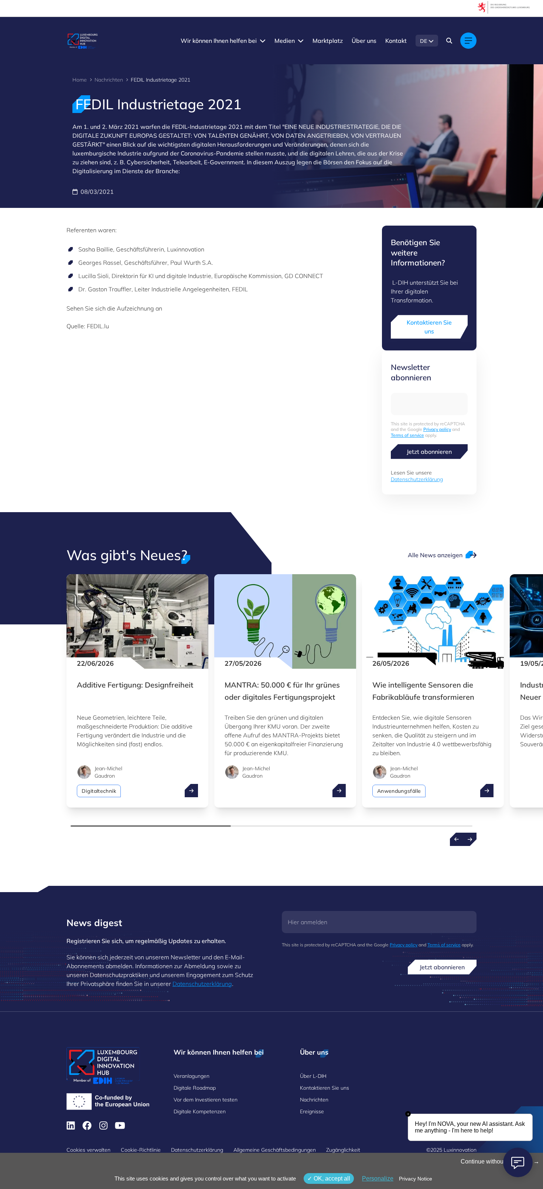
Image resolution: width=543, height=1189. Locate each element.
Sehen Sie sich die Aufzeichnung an (114, 308)
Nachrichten (109, 79)
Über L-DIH (313, 1076)
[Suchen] (449, 40)
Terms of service (407, 435)
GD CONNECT (303, 276)
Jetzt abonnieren (429, 451)
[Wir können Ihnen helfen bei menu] (263, 40)
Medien (284, 40)
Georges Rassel (99, 262)
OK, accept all (331, 1178)
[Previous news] (456, 839)
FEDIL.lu (98, 326)
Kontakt (396, 40)
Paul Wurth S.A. (191, 262)
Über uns (364, 40)
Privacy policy (437, 429)
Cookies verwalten (88, 1150)
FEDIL (240, 289)
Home (79, 79)
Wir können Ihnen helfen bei (219, 40)
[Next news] (470, 839)
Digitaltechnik (99, 791)
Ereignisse (312, 1111)
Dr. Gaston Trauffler (105, 289)
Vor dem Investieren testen (206, 1099)
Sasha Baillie (95, 249)
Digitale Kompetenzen (200, 1111)
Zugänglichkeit (343, 1150)
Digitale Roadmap (195, 1088)
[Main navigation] (468, 40)
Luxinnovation (185, 249)
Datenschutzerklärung (417, 479)
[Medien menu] (301, 40)
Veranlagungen (191, 1076)
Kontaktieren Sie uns (429, 327)
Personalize (377, 1178)
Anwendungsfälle (399, 791)
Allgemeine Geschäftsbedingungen (274, 1150)
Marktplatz (328, 40)
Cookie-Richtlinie (141, 1150)
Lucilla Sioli (93, 276)
